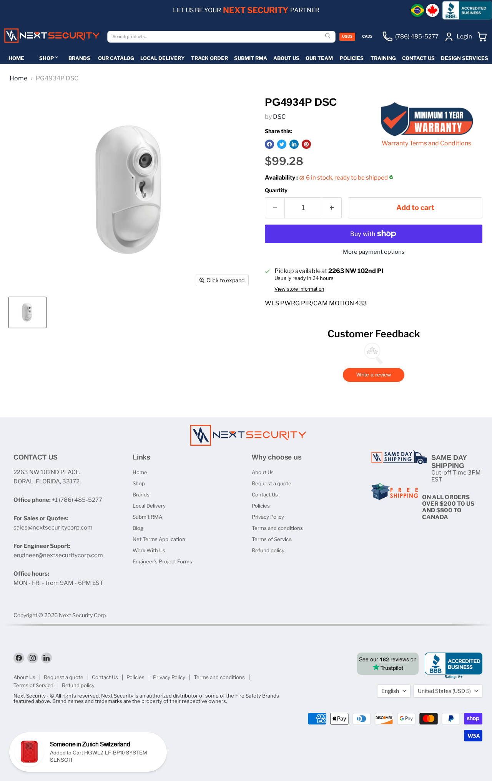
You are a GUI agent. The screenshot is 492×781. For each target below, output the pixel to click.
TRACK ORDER (209, 58)
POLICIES (352, 58)
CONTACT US (418, 58)
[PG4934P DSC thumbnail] (27, 312)
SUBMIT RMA (250, 58)
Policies (261, 506)
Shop (139, 483)
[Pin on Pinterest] (306, 144)
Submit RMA (147, 517)
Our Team (319, 58)
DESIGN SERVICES (464, 58)
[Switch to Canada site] (432, 10)
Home (18, 78)
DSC (279, 116)
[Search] (329, 36)
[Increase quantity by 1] (332, 207)
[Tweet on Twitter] (281, 144)
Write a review (373, 374)
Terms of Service (272, 539)
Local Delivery (149, 506)
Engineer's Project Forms (162, 561)
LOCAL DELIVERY (162, 58)
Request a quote (271, 483)
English (390, 691)
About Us (263, 472)
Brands (141, 494)
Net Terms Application (159, 539)
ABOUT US (286, 58)
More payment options (374, 252)
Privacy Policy (268, 517)
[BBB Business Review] (467, 10)
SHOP (46, 58)
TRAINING (383, 58)
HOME (16, 58)
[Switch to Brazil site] (417, 10)
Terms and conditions (277, 528)
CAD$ (367, 36)
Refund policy (268, 550)
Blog (138, 528)
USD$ (347, 36)
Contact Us (265, 494)
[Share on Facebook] (269, 144)
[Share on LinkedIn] (294, 144)
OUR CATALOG (116, 58)
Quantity (276, 190)
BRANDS (79, 58)
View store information (299, 289)
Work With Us (149, 550)
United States (444, 691)
